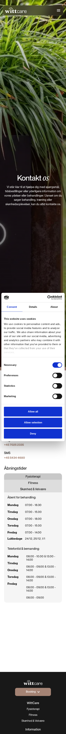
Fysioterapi (33, 709)
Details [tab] (33, 306)
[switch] (57, 375)
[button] (57, 10)
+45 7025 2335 (14, 444)
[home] (16, 10)
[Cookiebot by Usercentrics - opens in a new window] (47, 297)
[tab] (33, 476)
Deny (33, 433)
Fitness (33, 714)
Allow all (33, 411)
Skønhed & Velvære (33, 720)
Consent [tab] (12, 306)
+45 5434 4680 (14, 457)
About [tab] (54, 306)
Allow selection (33, 422)
